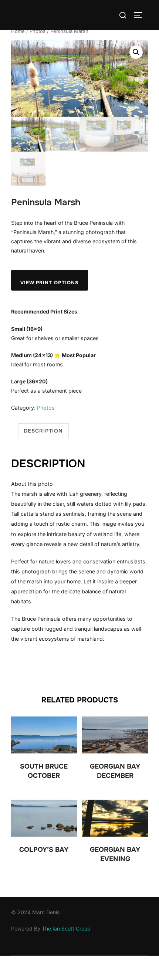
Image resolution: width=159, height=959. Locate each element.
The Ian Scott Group (66, 928)
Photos (37, 31)
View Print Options (49, 282)
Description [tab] (43, 430)
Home (18, 31)
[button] (136, 52)
